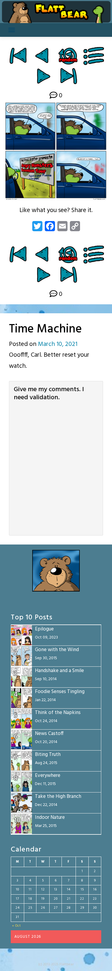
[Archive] (94, 56)
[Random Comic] (67, 56)
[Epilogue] (68, 76)
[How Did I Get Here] (18, 56)
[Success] (43, 56)
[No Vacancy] (43, 76)
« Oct (16, 925)
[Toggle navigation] (12, 29)
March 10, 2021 (57, 344)
